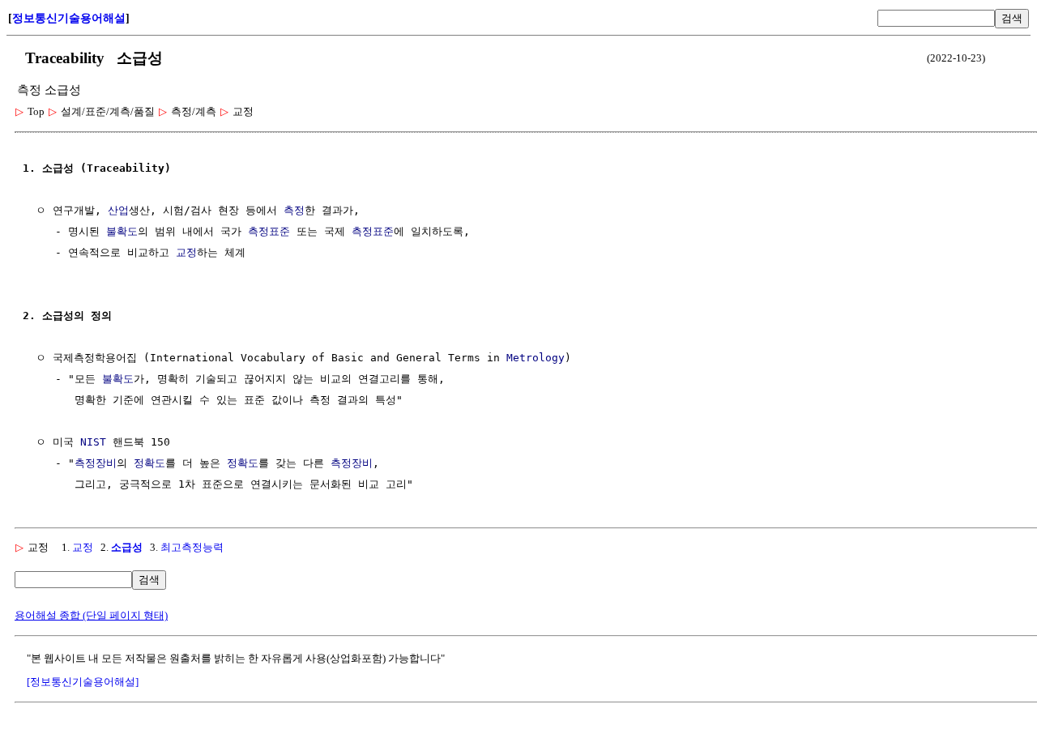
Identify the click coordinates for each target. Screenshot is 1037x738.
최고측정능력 (192, 547)
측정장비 (96, 463)
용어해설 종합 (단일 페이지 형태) (91, 615)
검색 (1011, 18)
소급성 (127, 547)
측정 (294, 210)
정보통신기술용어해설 (69, 18)
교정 (186, 252)
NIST (93, 442)
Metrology (535, 358)
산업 (118, 210)
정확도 (149, 463)
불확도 (122, 231)
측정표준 (269, 231)
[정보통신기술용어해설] (83, 682)
